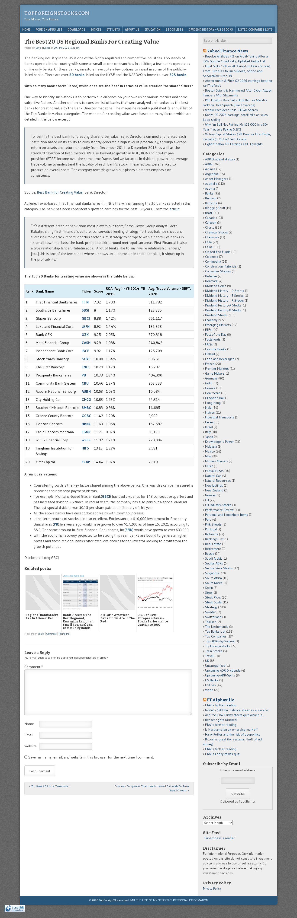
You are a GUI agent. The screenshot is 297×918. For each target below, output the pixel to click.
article (174, 209)
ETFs (208, 330)
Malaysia (211, 446)
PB (84, 375)
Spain (209, 588)
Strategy (211, 607)
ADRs (209, 164)
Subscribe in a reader (219, 838)
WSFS (86, 440)
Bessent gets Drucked (221, 720)
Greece (210, 388)
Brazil (209, 213)
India (208, 407)
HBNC (86, 423)
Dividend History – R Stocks (224, 300)
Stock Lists (174, 29)
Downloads (76, 29)
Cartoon (210, 222)
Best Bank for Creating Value (60, 192)
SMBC (86, 407)
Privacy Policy (212, 888)
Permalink (64, 633)
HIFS (85, 448)
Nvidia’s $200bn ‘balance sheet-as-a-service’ (237, 710)
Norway (210, 495)
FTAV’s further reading (220, 705)
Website (30, 746)
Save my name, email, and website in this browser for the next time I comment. (91, 757)
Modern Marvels (216, 461)
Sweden (210, 612)
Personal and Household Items (226, 515)
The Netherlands (216, 627)
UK (207, 661)
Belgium (210, 198)
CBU (85, 383)
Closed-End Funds (217, 252)
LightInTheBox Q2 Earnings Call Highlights (234, 144)
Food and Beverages (219, 359)
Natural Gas (213, 476)
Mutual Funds (214, 471)
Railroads (211, 534)
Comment (51, 633)
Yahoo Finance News (227, 51)
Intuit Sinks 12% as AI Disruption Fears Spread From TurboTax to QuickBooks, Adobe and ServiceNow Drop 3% (236, 71)
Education (153, 29)
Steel (209, 592)
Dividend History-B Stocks (223, 310)
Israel (209, 427)
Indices (95, 29)
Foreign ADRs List (49, 29)
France (209, 364)
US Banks (211, 680)
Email (28, 735)
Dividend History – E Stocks (224, 295)
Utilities (210, 685)
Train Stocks (213, 651)
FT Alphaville (220, 700)
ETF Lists (113, 29)
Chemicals (212, 237)
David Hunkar (43, 47)
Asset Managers (216, 179)
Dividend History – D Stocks (224, 291)
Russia (209, 553)
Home (26, 29)
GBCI (86, 318)
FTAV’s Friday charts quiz (222, 754)
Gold (208, 383)
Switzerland (213, 617)
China (209, 247)
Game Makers (215, 373)
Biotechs (211, 203)
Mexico (210, 451)
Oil (207, 500)
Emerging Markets (218, 325)
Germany (211, 378)
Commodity (213, 261)
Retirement (213, 549)
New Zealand (214, 490)
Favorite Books (215, 349)
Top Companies (216, 636)
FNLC (86, 367)
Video (209, 690)
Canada (210, 218)
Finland (210, 354)
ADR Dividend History (220, 159)
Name (29, 723)
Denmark (211, 281)
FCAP (86, 461)
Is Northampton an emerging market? (231, 729)
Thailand (210, 622)
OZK (85, 334)
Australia (211, 184)
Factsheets (213, 339)
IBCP (85, 350)
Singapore (212, 573)
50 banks (76, 74)
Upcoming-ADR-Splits (220, 675)
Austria (210, 188)
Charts (209, 227)
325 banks (177, 74)
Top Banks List (215, 631)
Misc (208, 456)
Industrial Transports (219, 417)
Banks (41, 633)
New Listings (214, 485)
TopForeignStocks (217, 646)
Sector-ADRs (214, 563)
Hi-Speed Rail (214, 398)
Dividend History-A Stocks (223, 305)
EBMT (86, 432)
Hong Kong (213, 403)
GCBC (86, 415)
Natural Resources (218, 480)
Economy (211, 320)
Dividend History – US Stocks (210, 29)
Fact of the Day (215, 334)
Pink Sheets (213, 524)
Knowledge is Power (219, 442)
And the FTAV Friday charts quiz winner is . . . (236, 715)
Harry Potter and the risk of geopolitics (232, 734)
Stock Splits (213, 602)
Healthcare (212, 393)
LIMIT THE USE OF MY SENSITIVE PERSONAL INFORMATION (168, 900)
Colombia (211, 257)
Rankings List (214, 539)
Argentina (212, 174)
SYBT (86, 359)
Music (209, 466)
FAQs (209, 344)
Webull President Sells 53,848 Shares (231, 110)
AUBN (86, 391)
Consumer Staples (218, 271)
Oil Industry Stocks (218, 505)
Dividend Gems (215, 286)
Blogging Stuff (215, 208)
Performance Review (219, 510)
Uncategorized (215, 665)
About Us (132, 29)
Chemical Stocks (216, 232)
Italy (208, 432)
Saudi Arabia (214, 558)
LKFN (86, 326)
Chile (208, 242)
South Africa (213, 578)
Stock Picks (213, 597)
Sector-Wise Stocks (219, 568)
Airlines (210, 169)
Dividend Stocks (216, 315)
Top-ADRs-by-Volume (220, 641)
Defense (211, 276)
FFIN (85, 302)
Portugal (211, 529)
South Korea (214, 583)
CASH (86, 342)
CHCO (86, 399)
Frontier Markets (217, 369)
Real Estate (213, 544)
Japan (209, 437)
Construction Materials (221, 266)
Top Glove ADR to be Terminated (49, 786)
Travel (209, 656)
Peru (208, 519)
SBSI (85, 310)
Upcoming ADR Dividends (222, 670)
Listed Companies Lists (255, 29)
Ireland (210, 422)
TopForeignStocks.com (57, 13)
